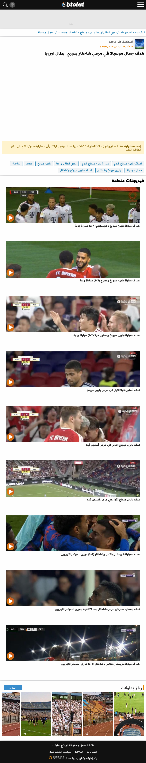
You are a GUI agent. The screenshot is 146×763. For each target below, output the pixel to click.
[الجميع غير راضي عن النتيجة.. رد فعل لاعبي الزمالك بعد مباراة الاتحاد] (129, 714)
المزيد (13, 687)
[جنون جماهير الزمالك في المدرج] (67, 714)
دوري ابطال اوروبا (66, 163)
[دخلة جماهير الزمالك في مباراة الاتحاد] (98, 714)
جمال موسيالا (134, 170)
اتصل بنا (92, 751)
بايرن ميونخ (44, 163)
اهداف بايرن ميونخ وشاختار (76, 170)
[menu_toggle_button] (140, 5)
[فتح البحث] (5, 5)
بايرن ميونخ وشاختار (109, 170)
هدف (29, 163)
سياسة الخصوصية (60, 751)
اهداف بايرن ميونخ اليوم (128, 163)
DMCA (79, 751)
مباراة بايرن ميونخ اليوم (95, 163)
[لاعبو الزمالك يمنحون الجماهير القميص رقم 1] (36, 714)
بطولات (56, 745)
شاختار (16, 163)
